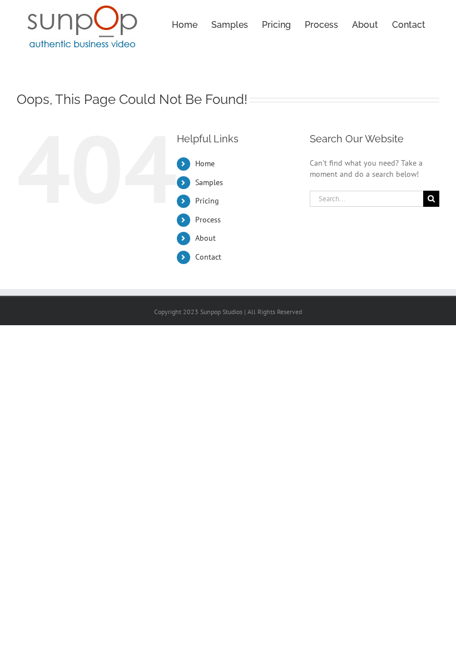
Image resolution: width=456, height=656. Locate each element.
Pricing (207, 201)
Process (208, 220)
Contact (208, 257)
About (205, 238)
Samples (209, 182)
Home (205, 163)
